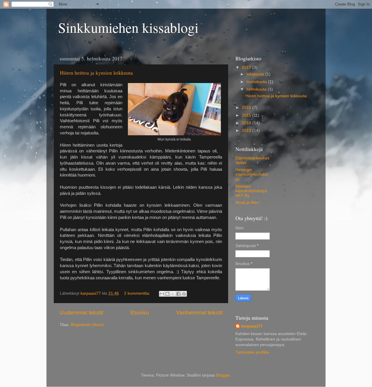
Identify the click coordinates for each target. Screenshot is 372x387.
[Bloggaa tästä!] (167, 294)
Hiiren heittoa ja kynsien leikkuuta (96, 72)
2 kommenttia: (137, 293)
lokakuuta (255, 74)
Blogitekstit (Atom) (87, 325)
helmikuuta (257, 89)
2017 (247, 67)
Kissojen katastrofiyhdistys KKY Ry (251, 191)
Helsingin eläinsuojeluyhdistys (251, 174)
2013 (247, 130)
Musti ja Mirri (247, 202)
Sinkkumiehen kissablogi (128, 27)
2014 (247, 123)
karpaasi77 (252, 326)
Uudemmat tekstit (81, 312)
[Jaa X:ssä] (173, 294)
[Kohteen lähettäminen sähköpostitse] (162, 294)
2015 (247, 115)
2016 (247, 107)
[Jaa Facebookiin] (178, 294)
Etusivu (139, 312)
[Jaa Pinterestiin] (184, 294)
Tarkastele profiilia (252, 352)
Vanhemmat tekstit (199, 312)
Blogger (223, 375)
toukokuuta (257, 82)
